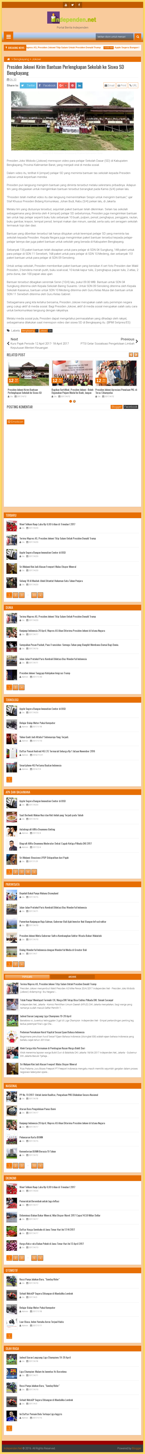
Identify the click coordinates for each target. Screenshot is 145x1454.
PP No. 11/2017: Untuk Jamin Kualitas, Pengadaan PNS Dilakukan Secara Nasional (58, 1095)
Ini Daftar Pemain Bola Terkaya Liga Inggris (40, 1414)
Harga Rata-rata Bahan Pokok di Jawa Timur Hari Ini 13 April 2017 (51, 1244)
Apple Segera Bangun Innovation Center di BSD (42, 552)
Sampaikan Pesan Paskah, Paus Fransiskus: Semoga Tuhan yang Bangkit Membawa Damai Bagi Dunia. (69, 645)
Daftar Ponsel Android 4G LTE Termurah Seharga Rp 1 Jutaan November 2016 (57, 751)
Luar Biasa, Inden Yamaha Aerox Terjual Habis (41, 1322)
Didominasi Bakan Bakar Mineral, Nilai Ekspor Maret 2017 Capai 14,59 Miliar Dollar (59, 1215)
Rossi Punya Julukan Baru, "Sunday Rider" (39, 1279)
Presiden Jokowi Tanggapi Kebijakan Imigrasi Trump (44, 673)
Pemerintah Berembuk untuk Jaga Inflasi (39, 1201)
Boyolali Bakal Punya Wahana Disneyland (38, 893)
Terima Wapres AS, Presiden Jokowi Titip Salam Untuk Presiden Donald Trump (50, 47)
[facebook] (79, 5)
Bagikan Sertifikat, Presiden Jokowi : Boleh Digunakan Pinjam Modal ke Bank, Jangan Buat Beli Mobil (72, 393)
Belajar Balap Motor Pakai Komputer (37, 723)
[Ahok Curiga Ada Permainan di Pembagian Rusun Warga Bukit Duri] (12, 1053)
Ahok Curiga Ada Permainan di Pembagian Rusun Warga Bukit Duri (52, 1048)
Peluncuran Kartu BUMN (31, 1137)
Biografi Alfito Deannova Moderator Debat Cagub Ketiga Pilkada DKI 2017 (55, 843)
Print (123, 85)
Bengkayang (28, 330)
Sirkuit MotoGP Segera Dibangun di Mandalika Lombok (46, 1293)
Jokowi (43, 330)
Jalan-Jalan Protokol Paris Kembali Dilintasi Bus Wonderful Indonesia (53, 659)
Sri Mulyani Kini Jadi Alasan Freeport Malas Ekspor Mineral (47, 567)
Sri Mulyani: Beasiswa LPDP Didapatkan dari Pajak (44, 857)
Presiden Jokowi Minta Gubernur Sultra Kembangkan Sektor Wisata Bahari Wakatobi (60, 936)
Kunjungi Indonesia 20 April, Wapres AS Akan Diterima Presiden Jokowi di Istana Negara (62, 630)
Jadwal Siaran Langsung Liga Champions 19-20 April (45, 1016)
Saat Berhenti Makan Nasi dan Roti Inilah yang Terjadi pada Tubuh (51, 815)
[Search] (137, 36)
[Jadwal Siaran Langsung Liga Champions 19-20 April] (12, 1020)
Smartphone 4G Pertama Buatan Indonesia (40, 765)
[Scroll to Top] (139, 1448)
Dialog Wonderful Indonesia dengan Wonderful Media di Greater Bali (53, 950)
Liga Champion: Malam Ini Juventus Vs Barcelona (42, 1371)
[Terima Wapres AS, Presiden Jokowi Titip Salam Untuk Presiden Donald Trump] (12, 988)
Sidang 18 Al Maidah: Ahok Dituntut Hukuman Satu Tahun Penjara (51, 581)
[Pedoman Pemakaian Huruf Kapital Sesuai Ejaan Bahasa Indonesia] (12, 1036)
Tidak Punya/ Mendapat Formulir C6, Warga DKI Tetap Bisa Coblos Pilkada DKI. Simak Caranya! (66, 1000)
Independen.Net (13, 1448)
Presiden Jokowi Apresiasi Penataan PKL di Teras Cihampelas (116, 391)
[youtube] (66, 5)
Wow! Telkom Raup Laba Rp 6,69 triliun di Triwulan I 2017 (47, 524)
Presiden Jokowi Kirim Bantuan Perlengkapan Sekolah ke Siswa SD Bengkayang (25, 393)
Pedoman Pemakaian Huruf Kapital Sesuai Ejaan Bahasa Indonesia (52, 1032)
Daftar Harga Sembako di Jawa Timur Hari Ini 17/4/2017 (47, 1229)
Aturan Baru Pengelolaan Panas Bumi (37, 1109)
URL (134, 85)
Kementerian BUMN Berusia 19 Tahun (37, 1151)
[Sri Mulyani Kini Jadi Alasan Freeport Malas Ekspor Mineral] (12, 1069)
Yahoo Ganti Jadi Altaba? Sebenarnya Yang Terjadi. (44, 737)
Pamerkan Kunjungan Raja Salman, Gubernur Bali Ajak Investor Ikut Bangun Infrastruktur (62, 921)
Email (110, 85)
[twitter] (72, 5)
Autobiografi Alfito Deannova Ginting (37, 829)
